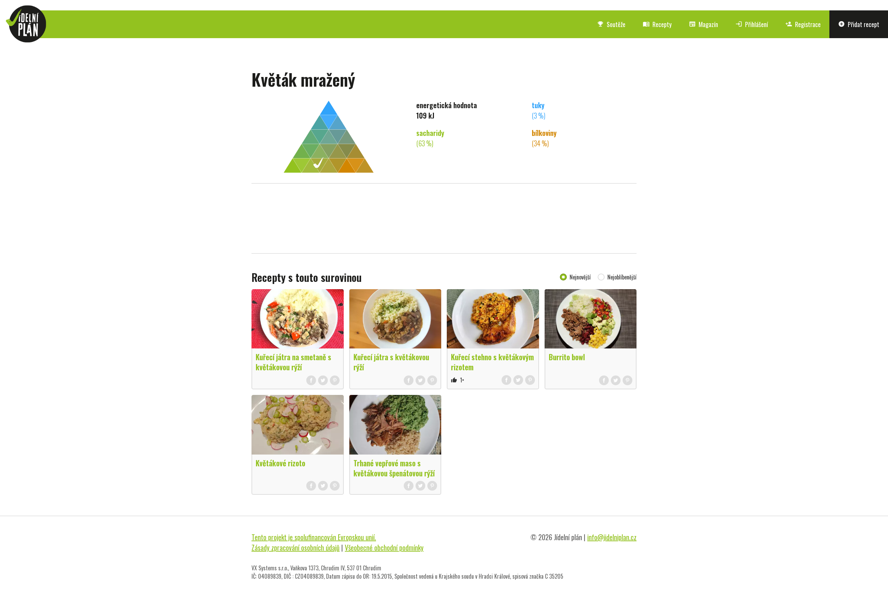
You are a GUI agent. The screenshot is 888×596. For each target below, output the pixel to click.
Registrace (803, 24)
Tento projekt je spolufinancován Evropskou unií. (313, 537)
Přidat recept (858, 24)
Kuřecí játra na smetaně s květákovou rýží (293, 361)
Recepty (657, 24)
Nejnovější (580, 277)
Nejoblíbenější (622, 277)
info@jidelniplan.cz (612, 537)
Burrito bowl (567, 356)
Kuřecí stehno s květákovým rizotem (492, 361)
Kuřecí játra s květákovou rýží (391, 361)
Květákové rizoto (280, 462)
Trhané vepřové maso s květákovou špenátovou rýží (394, 467)
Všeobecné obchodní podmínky (384, 547)
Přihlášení (751, 24)
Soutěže (611, 24)
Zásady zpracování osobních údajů (295, 547)
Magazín (703, 24)
